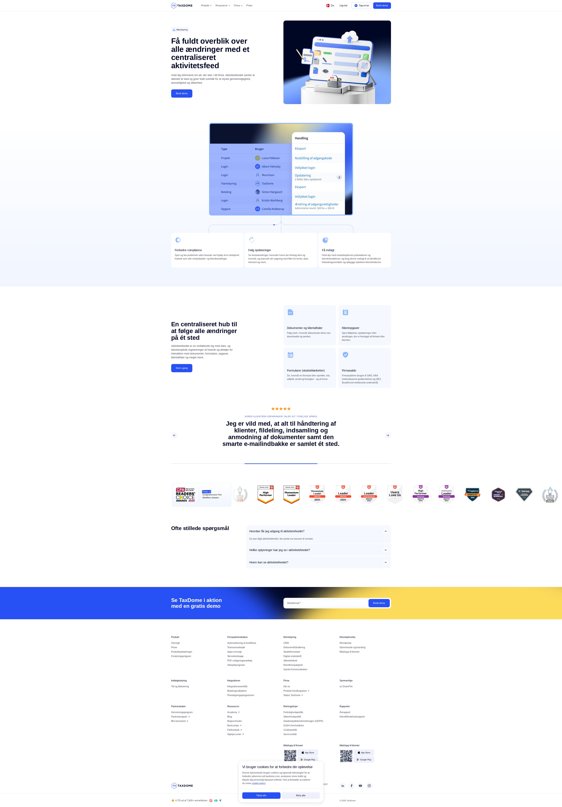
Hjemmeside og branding (353, 647)
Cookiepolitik (290, 730)
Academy (232, 712)
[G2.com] (211, 800)
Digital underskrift (292, 656)
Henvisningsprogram (182, 712)
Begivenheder (234, 721)
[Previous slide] (174, 435)
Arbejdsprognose (236, 665)
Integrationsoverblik (237, 686)
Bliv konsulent (178, 721)
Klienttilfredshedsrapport (352, 716)
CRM (286, 643)
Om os (286, 686)
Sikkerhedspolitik (292, 716)
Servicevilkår (290, 734)
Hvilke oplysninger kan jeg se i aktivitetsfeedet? (279, 550)
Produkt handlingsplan (295, 691)
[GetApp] (215, 800)
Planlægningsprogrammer (240, 695)
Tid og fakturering (180, 686)
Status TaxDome (291, 695)
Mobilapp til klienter (350, 652)
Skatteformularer (291, 652)
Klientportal (345, 643)
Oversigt (175, 643)
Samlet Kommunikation (295, 669)
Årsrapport (345, 712)
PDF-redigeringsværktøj (239, 660)
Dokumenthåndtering (294, 647)
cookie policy (258, 783)
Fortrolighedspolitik (293, 712)
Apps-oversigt (234, 652)
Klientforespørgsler (293, 665)
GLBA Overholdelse (293, 725)
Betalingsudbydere (237, 691)
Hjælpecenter (234, 734)
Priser (249, 5)
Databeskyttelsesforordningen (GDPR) (303, 721)
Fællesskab (233, 730)
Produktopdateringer (181, 652)
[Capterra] (220, 800)
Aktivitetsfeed (290, 660)
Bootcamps (233, 725)
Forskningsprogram (181, 656)
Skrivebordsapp (235, 656)
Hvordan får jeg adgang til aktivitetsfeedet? (277, 531)
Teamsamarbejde (236, 647)
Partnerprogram (179, 716)
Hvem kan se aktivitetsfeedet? (268, 562)
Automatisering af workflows (241, 643)
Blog (229, 716)
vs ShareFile (346, 686)
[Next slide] (388, 435)
